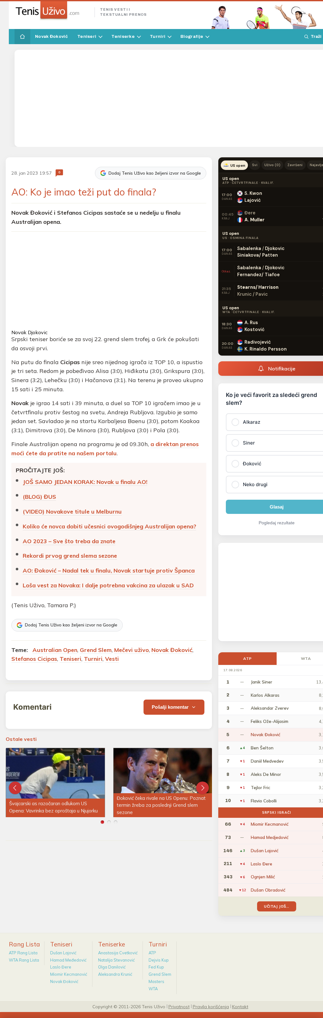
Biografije (191, 36)
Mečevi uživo (131, 650)
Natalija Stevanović (116, 960)
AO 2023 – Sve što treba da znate (69, 541)
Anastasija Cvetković (118, 952)
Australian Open (54, 650)
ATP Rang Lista (23, 952)
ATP (247, 658)
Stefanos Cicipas (34, 658)
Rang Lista (24, 944)
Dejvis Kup (159, 960)
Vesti (112, 658)
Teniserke (123, 36)
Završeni (294, 165)
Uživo (272, 165)
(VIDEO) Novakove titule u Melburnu (72, 511)
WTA (153, 988)
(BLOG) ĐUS (39, 496)
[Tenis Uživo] (52, 10)
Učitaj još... (276, 906)
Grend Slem (96, 650)
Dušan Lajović (63, 952)
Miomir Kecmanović (68, 974)
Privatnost (179, 1006)
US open (237, 165)
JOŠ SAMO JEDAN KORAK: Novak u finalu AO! (85, 482)
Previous (15, 788)
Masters (156, 981)
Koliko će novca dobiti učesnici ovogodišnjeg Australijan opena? (109, 526)
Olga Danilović (112, 966)
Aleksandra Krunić (115, 974)
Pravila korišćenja (211, 1006)
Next (202, 788)
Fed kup (156, 966)
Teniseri (86, 36)
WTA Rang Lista (24, 960)
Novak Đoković (51, 36)
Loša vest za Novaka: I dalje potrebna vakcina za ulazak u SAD (108, 585)
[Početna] (22, 36)
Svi (254, 165)
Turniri (157, 36)
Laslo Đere (60, 966)
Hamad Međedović (68, 960)
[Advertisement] (170, 98)
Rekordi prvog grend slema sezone (70, 555)
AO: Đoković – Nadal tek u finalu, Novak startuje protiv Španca (109, 570)
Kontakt (240, 1006)
